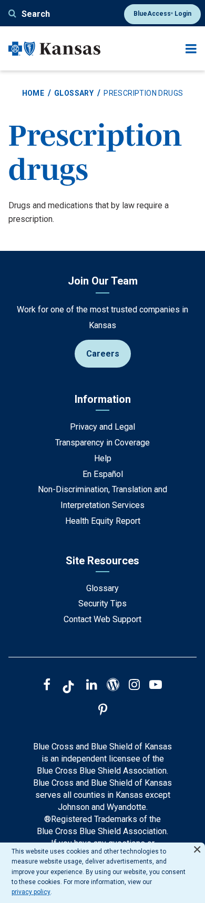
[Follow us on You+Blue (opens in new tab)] (113, 685)
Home (33, 93)
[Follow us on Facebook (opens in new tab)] (46, 685)
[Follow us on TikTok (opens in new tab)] (68, 688)
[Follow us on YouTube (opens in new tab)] (155, 685)
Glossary (74, 93)
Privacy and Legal (102, 427)
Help (102, 458)
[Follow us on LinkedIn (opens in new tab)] (91, 685)
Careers (102, 354)
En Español (103, 474)
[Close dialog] (197, 844)
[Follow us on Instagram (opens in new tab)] (134, 685)
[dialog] (102, 873)
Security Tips (102, 603)
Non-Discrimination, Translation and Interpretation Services (102, 497)
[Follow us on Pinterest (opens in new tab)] (102, 711)
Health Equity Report (102, 521)
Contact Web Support (102, 619)
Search (36, 14)
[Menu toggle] (191, 48)
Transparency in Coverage (102, 443)
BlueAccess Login (162, 13)
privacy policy (31, 892)
